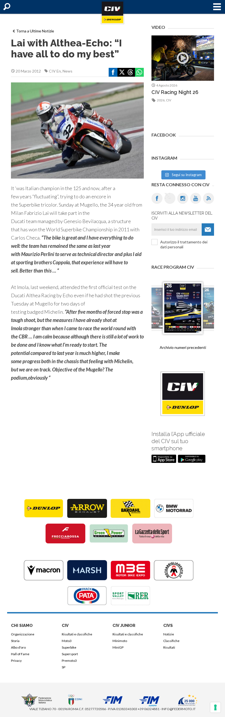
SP (63, 667)
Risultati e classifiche (77, 634)
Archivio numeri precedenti (183, 347)
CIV (168, 100)
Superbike (69, 647)
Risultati (169, 647)
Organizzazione (22, 634)
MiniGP (118, 647)
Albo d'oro (18, 647)
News (67, 71)
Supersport (70, 654)
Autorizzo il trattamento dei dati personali (183, 244)
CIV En (55, 71)
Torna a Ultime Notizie (35, 31)
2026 (161, 100)
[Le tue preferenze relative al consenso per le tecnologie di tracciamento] (215, 707)
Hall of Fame (20, 654)
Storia (15, 641)
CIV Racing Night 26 (174, 92)
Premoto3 (69, 660)
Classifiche (171, 641)
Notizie (168, 634)
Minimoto (120, 641)
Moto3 (67, 641)
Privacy (16, 660)
